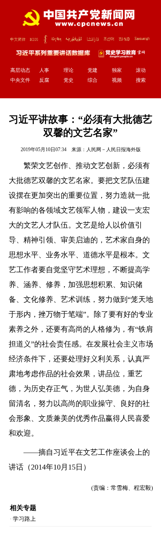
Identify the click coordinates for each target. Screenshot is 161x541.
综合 (92, 80)
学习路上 (24, 519)
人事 (44, 70)
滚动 (141, 70)
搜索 (141, 80)
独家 (117, 70)
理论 (68, 70)
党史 (68, 80)
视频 (117, 80)
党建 (92, 70)
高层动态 (20, 70)
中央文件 (20, 80)
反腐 (44, 80)
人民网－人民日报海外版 (113, 149)
